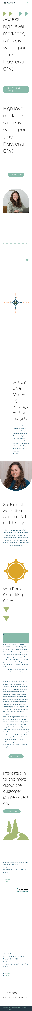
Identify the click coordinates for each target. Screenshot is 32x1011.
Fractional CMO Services (13, 89)
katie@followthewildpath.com (17, 867)
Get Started (16, 756)
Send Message (12, 811)
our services (16, 174)
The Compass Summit (15, 637)
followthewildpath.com (16, 872)
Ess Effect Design (9, 1010)
